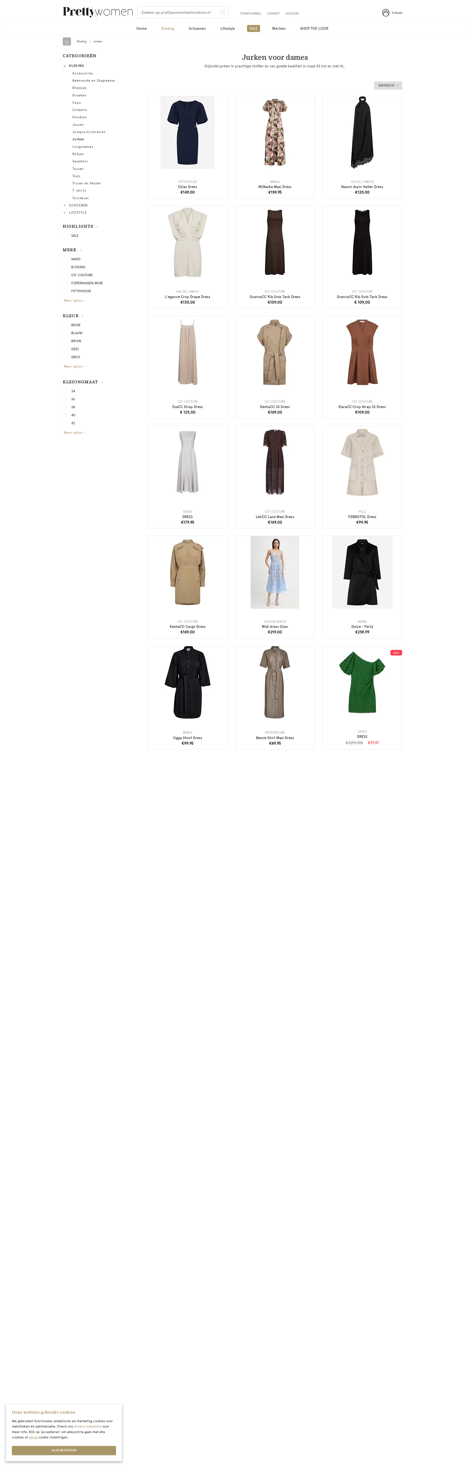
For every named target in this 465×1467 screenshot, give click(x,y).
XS (176, 273)
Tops (76, 176)
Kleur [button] (71, 316)
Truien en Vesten (86, 183)
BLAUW (77, 333)
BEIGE (76, 325)
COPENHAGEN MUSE (87, 283)
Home (141, 28)
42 (73, 423)
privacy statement (87, 1426)
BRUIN (76, 341)
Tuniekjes (80, 198)
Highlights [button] (78, 226)
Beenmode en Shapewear (94, 80)
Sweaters (80, 161)
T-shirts (79, 190)
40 (73, 415)
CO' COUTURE (82, 275)
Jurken (78, 139)
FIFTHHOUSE (81, 291)
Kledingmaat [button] (80, 382)
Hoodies (79, 117)
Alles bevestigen (64, 1450)
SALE (74, 235)
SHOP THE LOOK (314, 28)
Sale (253, 28)
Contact (273, 13)
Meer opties (73, 300)
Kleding (167, 28)
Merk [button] (70, 250)
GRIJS (75, 357)
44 (264, 603)
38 (73, 407)
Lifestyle (227, 28)
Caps (76, 102)
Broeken (79, 95)
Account (292, 13)
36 (73, 399)
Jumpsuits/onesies (89, 132)
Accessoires (82, 73)
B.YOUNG (78, 267)
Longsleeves (82, 147)
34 (73, 391)
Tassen (78, 169)
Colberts (79, 110)
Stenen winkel (250, 13)
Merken (279, 28)
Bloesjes (79, 88)
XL (367, 163)
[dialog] (64, 1432)
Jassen (78, 124)
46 (275, 603)
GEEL (75, 349)
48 (285, 603)
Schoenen (197, 28)
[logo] (98, 13)
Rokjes (78, 154)
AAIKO (75, 259)
